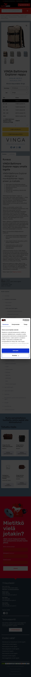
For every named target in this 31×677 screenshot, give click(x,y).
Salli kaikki (15, 350)
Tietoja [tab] (25, 324)
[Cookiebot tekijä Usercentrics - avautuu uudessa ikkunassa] (22, 320)
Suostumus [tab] (5, 324)
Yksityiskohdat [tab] (15, 324)
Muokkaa (14, 355)
